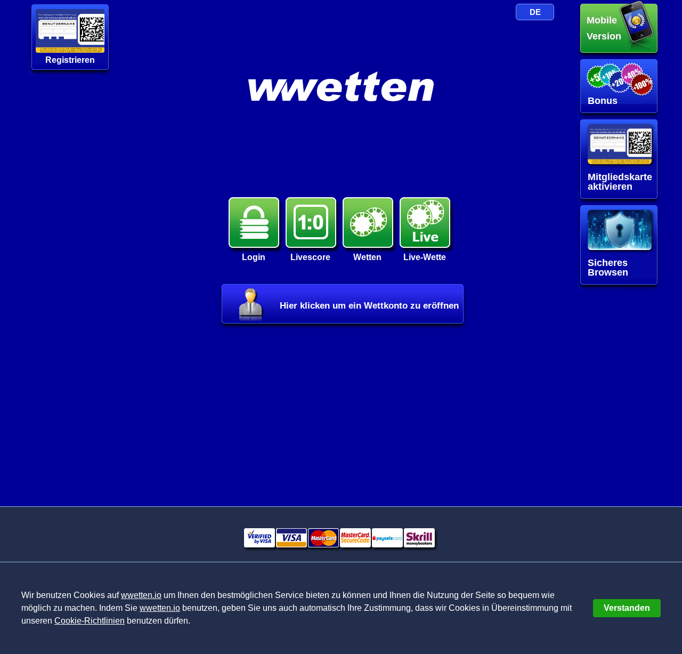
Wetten (367, 257)
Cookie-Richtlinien (89, 620)
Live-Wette (424, 257)
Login (253, 257)
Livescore (310, 257)
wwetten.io (141, 595)
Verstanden (627, 607)
